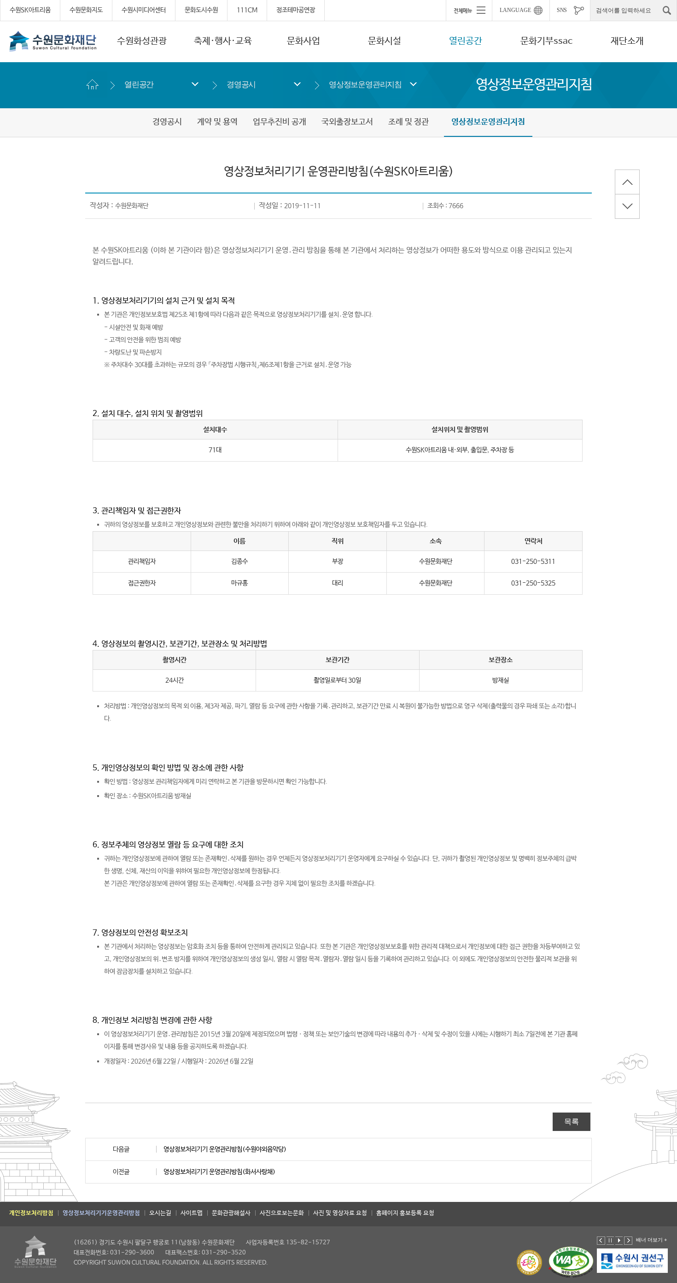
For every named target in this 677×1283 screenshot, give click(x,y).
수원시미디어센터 (144, 10)
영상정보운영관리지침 (365, 84)
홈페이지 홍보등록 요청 (405, 1213)
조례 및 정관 (408, 122)
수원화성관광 (142, 41)
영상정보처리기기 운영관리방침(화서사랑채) (219, 1172)
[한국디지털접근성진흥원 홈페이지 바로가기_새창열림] (571, 1262)
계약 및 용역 (217, 122)
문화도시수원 (201, 10)
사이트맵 (192, 1213)
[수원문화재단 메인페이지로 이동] (53, 41)
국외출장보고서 (347, 122)
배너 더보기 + (651, 1239)
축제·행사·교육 (223, 41)
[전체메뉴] (469, 10)
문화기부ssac (546, 41)
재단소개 (627, 41)
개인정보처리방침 (31, 1213)
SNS (562, 10)
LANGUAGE (515, 10)
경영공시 (241, 84)
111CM (247, 10)
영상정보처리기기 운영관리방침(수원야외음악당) (224, 1149)
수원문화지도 (86, 10)
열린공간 (465, 41)
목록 (571, 1121)
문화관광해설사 (231, 1213)
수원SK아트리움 (30, 10)
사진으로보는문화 (282, 1213)
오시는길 (160, 1213)
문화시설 (384, 41)
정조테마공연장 (295, 10)
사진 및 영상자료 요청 (340, 1213)
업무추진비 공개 (279, 122)
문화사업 (303, 41)
